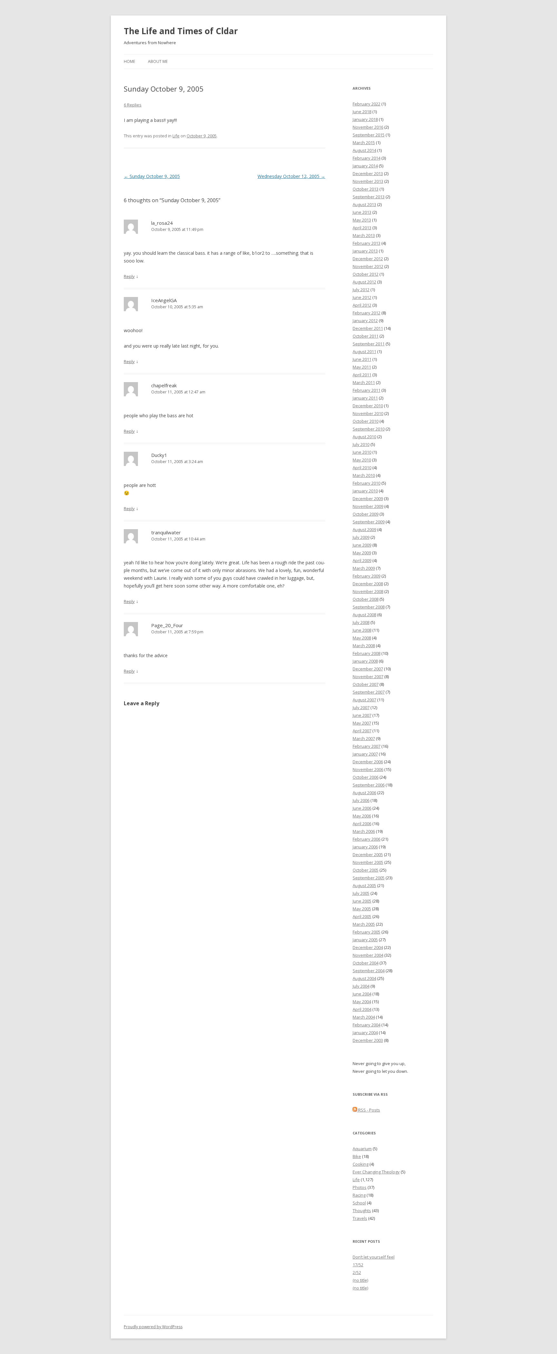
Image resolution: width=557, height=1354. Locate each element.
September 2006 (369, 785)
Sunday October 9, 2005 (152, 176)
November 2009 (368, 506)
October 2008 (365, 599)
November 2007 (368, 676)
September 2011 (369, 344)
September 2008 (369, 607)
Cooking (360, 1164)
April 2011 (362, 375)
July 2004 (361, 986)
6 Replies (133, 105)
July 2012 (361, 289)
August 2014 (364, 150)
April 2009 (362, 560)
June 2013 (362, 212)
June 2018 (362, 111)
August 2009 (364, 529)
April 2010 (362, 467)
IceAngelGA (164, 300)
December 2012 (368, 259)
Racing (359, 1195)
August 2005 (364, 885)
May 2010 (362, 460)
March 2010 (364, 475)
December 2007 (368, 669)
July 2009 (361, 537)
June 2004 (362, 994)
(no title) (360, 1280)
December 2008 (368, 584)
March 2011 (364, 382)
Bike (357, 1156)
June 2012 (362, 297)
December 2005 (368, 854)
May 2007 (362, 723)
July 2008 (361, 622)
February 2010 (366, 483)
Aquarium (362, 1148)
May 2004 (362, 1001)
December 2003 (368, 1040)
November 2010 (368, 413)
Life (176, 136)
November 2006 (368, 769)
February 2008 (366, 653)
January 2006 (365, 847)
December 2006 (368, 762)
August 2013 (364, 204)
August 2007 (364, 700)
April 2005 (362, 916)
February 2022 (366, 104)
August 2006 (364, 793)
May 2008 (362, 638)
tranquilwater (166, 532)
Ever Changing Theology (376, 1172)
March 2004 (364, 1017)
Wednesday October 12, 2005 (291, 176)
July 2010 (361, 444)
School (359, 1203)
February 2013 (366, 243)
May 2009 (362, 553)
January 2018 (365, 119)
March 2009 (364, 568)
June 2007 (362, 715)
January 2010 (365, 491)
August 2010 (364, 437)
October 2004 (365, 963)
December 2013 (368, 173)
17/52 (358, 1265)
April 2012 (362, 305)
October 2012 (365, 274)
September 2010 (369, 429)
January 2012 (365, 320)
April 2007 (362, 731)
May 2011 (362, 367)
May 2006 (362, 816)
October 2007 (365, 684)
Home (129, 61)
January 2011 (365, 398)
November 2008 (368, 591)
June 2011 (362, 359)
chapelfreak (164, 385)
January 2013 (365, 251)
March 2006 (364, 831)
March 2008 (364, 645)
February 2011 (366, 390)
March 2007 (364, 738)
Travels (360, 1218)
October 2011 (365, 336)
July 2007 (361, 707)
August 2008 (364, 615)
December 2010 (368, 406)
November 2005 (368, 862)
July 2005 (361, 893)
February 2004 (366, 1025)
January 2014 (365, 166)
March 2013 (364, 235)
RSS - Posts (368, 1110)
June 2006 (362, 808)
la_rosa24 (162, 223)
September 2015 (369, 135)
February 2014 (366, 158)
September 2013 (369, 197)
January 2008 (365, 661)
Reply (129, 276)
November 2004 (368, 955)
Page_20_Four (167, 625)
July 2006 (361, 800)
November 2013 (368, 181)
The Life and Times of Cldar (181, 31)
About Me (158, 61)
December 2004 (368, 947)
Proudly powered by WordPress (153, 1326)
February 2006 (366, 839)
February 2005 (366, 932)
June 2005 (362, 901)
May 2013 (362, 220)
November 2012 (368, 266)
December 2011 (368, 328)
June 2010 (362, 452)
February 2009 (366, 576)
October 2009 (365, 514)
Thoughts (362, 1210)
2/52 (357, 1272)
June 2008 (362, 630)
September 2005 (369, 878)
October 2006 (365, 777)
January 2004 (365, 1032)
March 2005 (364, 924)
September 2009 (369, 522)
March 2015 (364, 142)
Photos (359, 1187)
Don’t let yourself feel (374, 1257)
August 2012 (364, 282)
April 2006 (362, 823)
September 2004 (369, 970)
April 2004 (362, 1009)
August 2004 (364, 978)
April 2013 (362, 228)
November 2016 (368, 127)
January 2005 (365, 940)
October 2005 (365, 870)
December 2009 (368, 498)
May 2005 (362, 909)
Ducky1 (159, 455)
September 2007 (369, 692)
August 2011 (364, 351)
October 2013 (365, 189)
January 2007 (365, 754)
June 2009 (362, 545)
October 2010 (365, 421)
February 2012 (366, 313)
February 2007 (366, 746)
